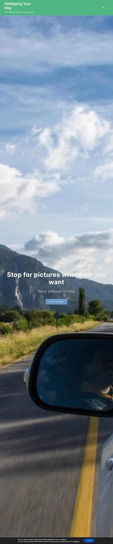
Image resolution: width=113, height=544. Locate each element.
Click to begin (56, 302)
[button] (103, 8)
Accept (89, 540)
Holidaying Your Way (17, 6)
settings (76, 542)
